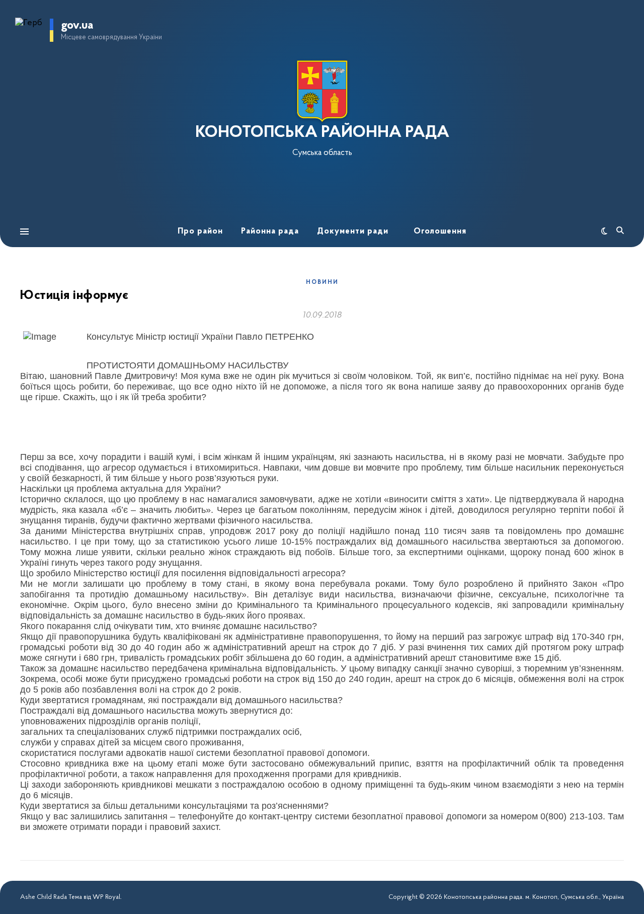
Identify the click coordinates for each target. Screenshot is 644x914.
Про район (200, 231)
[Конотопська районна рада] (322, 91)
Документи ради (352, 231)
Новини (322, 282)
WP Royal (106, 897)
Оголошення (440, 231)
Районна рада (270, 231)
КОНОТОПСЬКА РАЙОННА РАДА (322, 133)
